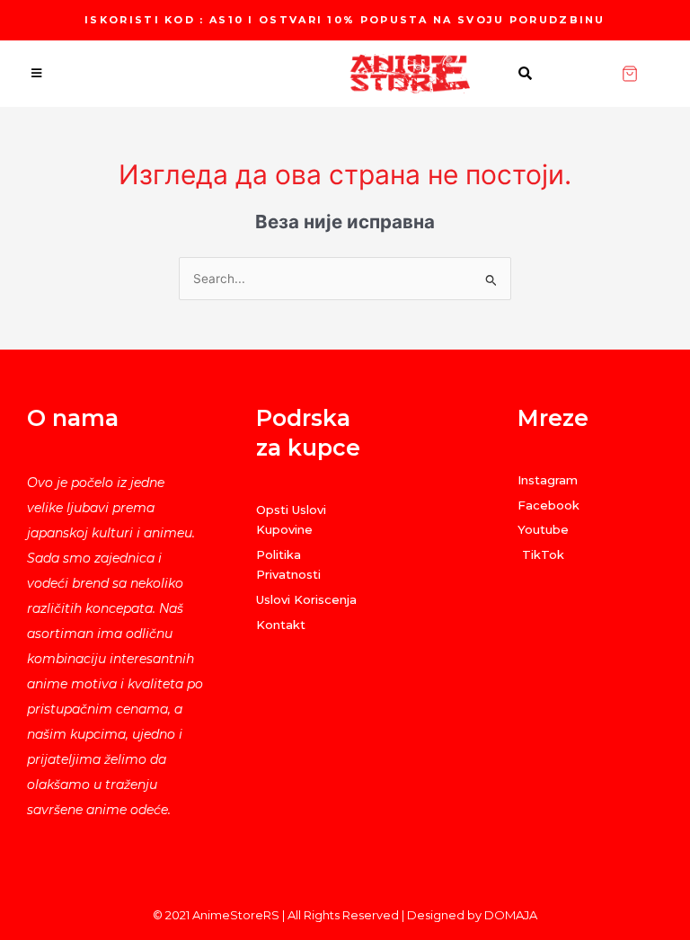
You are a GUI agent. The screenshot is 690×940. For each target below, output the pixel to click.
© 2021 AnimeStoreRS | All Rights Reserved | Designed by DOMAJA (345, 915)
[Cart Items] (655, 74)
